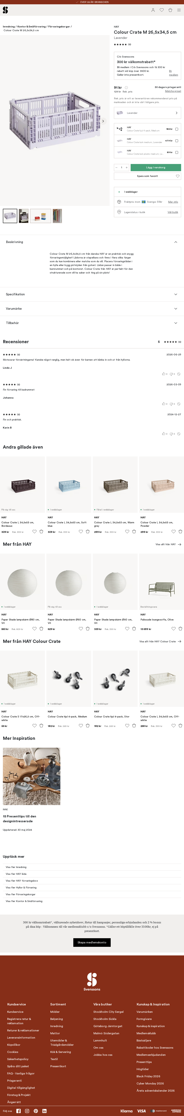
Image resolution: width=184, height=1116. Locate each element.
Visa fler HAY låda (16, 874)
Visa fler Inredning (16, 867)
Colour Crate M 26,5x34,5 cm (21, 30)
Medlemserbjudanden (151, 1054)
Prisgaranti (14, 1080)
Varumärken (145, 1011)
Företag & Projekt (19, 1095)
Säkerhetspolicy (18, 1059)
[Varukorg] (170, 10)
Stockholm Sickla (105, 1019)
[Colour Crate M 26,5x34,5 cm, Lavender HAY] (55, 120)
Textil (54, 1059)
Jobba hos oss (102, 1054)
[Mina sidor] (153, 10)
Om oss (98, 1047)
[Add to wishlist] (34, 531)
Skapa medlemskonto (92, 942)
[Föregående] (6, 121)
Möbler (55, 1011)
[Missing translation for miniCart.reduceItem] (116, 167)
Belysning (56, 1019)
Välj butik (173, 212)
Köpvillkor (13, 1044)
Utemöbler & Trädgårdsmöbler (62, 1042)
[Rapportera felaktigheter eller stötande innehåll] (178, 374)
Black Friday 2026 (148, 1076)
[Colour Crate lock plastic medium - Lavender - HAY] (120, 152)
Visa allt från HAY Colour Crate (157, 641)
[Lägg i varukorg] (41, 531)
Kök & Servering (60, 1052)
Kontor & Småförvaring (31, 26)
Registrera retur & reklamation (19, 1021)
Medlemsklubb (146, 1033)
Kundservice (15, 1011)
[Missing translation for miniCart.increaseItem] (126, 167)
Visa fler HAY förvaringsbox (22, 880)
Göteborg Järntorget (107, 1026)
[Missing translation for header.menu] (179, 10)
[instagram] (27, 1111)
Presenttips (144, 1062)
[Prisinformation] (126, 87)
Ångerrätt (14, 1102)
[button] (122, 44)
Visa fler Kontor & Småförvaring (24, 901)
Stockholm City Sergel (108, 1011)
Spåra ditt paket (18, 1066)
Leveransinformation (21, 1037)
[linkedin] (44, 1111)
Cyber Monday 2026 (150, 1083)
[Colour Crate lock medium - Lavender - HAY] (120, 140)
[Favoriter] (161, 10)
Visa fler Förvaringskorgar (21, 894)
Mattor (55, 1033)
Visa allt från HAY (166, 544)
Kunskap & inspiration (151, 1026)
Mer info (173, 201)
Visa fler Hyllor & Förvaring (21, 887)
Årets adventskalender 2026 (156, 1090)
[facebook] (18, 1111)
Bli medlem (173, 72)
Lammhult (100, 1040)
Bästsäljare (144, 1040)
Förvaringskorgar (59, 26)
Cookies (12, 1052)
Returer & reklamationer (23, 1030)
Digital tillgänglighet (21, 1087)
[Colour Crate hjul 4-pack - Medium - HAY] (120, 129)
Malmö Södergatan (106, 1033)
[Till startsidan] (5, 10)
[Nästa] (103, 121)
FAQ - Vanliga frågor (20, 1073)
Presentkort (58, 1066)
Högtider (143, 1069)
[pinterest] (36, 1111)
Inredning (9, 26)
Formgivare (144, 1019)
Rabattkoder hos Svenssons (155, 1047)
